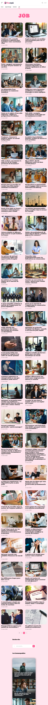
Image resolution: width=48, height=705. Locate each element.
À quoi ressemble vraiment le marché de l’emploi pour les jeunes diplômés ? (11, 305)
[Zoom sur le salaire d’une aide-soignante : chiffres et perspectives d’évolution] (12, 104)
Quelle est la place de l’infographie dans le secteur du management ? (35, 579)
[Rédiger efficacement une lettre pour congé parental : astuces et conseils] (36, 367)
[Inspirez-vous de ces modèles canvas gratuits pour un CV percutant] (36, 30)
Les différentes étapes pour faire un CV (10, 578)
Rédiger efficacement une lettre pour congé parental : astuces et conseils (35, 378)
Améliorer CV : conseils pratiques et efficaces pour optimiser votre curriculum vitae (11, 41)
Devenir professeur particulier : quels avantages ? (11, 426)
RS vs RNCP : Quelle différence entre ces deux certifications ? (34, 162)
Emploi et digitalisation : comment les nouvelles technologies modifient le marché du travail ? (34, 531)
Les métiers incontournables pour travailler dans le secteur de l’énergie (36, 210)
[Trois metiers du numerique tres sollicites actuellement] (36, 497)
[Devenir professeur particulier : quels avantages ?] (12, 416)
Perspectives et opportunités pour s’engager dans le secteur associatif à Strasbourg (36, 186)
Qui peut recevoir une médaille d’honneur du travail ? (11, 556)
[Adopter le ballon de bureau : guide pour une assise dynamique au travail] (36, 343)
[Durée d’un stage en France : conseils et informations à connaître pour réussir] (12, 199)
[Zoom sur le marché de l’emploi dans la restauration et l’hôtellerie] (36, 294)
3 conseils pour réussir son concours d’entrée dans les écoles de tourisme (10, 603)
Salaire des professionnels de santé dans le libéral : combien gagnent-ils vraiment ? (35, 233)
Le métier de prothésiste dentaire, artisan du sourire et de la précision (36, 138)
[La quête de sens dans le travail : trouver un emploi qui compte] (36, 391)
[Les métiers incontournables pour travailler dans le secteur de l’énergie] (36, 199)
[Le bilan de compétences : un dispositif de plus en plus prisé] (12, 472)
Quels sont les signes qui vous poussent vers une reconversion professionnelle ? (35, 483)
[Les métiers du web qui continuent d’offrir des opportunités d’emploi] (12, 247)
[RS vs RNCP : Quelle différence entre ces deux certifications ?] (36, 151)
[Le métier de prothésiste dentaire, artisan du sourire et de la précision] (36, 128)
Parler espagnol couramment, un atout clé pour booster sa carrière (11, 65)
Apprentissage (19, 691)
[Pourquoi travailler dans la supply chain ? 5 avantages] (36, 593)
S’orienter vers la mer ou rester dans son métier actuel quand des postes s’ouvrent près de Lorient (23, 674)
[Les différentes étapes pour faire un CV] (12, 569)
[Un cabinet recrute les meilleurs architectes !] (36, 616)
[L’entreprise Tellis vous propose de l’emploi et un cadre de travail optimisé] (12, 343)
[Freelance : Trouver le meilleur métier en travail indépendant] (12, 128)
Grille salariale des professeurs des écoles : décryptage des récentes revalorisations (9, 329)
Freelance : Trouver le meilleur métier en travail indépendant (10, 138)
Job (16, 671)
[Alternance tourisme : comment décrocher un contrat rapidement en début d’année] (36, 55)
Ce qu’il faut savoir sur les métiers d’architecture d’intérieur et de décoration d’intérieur (11, 531)
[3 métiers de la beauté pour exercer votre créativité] (36, 545)
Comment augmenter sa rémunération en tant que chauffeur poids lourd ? (10, 378)
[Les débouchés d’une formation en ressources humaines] (12, 80)
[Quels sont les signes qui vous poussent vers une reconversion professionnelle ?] (36, 472)
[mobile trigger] (2, 3)
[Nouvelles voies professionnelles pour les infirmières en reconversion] (36, 247)
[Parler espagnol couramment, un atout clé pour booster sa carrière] (12, 55)
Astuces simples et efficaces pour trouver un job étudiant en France (11, 233)
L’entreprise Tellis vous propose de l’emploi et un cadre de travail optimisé (10, 354)
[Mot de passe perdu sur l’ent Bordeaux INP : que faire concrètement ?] (24, 688)
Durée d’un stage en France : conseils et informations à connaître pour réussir (11, 210)
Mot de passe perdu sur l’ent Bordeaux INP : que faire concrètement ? (22, 694)
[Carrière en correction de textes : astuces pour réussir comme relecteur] (36, 270)
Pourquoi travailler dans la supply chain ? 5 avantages (34, 602)
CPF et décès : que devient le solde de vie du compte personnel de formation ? (11, 162)
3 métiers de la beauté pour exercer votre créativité (34, 555)
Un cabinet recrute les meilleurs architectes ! (33, 626)
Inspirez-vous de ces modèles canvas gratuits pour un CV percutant (35, 40)
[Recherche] (42, 3)
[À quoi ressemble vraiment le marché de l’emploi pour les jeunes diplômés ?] (12, 294)
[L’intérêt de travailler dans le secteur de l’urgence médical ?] (12, 497)
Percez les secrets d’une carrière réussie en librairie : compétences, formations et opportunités (11, 451)
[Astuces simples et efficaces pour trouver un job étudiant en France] (12, 223)
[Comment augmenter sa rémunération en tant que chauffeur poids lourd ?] (12, 367)
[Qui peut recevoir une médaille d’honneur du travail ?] (12, 545)
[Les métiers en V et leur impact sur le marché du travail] (12, 270)
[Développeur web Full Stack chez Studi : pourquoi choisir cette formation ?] (36, 416)
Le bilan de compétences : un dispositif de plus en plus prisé (11, 483)
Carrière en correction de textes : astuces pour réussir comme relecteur (35, 281)
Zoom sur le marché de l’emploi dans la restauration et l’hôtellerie (35, 305)
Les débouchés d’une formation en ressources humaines (9, 91)
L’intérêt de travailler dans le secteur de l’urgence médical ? (11, 507)
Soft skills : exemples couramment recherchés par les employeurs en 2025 (35, 114)
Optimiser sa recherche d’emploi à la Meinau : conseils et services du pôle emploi (35, 329)
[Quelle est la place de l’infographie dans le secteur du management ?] (36, 569)
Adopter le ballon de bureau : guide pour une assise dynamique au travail (35, 354)
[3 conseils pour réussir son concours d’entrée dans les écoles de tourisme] (12, 593)
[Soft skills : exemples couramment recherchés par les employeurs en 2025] (36, 104)
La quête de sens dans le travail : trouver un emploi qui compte (34, 402)
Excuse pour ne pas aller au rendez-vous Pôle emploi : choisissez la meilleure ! (10, 186)
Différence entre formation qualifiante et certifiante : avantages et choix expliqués (35, 91)
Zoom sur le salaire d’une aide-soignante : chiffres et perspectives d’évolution (12, 114)
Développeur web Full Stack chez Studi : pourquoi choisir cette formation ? (35, 427)
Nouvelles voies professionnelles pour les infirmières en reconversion (35, 257)
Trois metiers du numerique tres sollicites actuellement (35, 507)
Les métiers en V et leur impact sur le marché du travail (9, 281)
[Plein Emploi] (9, 3)
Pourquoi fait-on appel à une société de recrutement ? (11, 626)
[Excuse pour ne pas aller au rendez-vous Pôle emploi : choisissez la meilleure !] (12, 175)
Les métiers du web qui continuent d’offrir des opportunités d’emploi (9, 257)
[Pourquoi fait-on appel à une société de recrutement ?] (12, 616)
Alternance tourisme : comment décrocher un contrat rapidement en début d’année (35, 66)
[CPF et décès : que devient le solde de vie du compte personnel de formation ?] (12, 151)
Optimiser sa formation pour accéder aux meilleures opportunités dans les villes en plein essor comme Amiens (12, 402)
